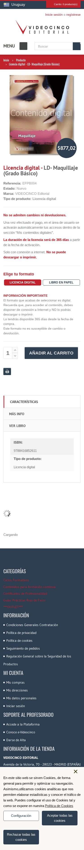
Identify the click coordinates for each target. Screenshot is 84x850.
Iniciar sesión (15, 706)
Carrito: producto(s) (66, 4)
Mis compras (15, 682)
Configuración (21, 816)
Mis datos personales (21, 698)
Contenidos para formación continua (29, 587)
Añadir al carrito (51, 353)
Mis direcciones (17, 690)
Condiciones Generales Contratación (32, 625)
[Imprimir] (7, 371)
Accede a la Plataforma (23, 724)
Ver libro (17, 425)
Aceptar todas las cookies (60, 818)
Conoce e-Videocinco (20, 732)
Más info (16, 414)
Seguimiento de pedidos (23, 648)
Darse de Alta (16, 740)
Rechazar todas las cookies (21, 837)
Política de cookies (19, 640)
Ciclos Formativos (16, 580)
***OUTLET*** (13, 607)
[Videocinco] (42, 27)
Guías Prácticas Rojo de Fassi (24, 600)
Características (24, 401)
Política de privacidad (21, 633)
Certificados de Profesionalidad (25, 593)
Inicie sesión (54, 14)
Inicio (6, 60)
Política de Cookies (59, 806)
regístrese (73, 14)
